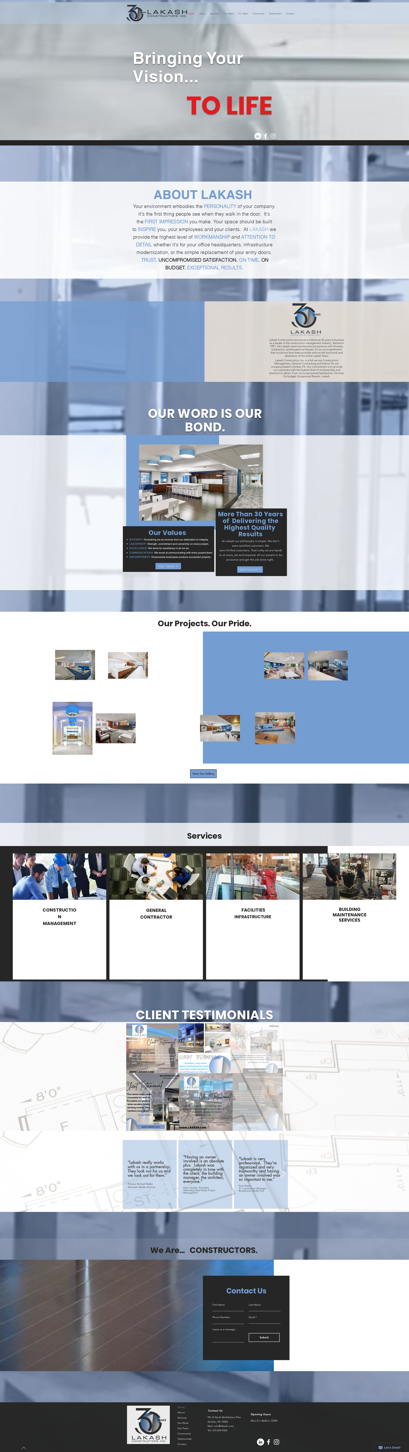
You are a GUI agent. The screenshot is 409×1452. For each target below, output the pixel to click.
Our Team (183, 1428)
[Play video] (102, 342)
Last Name (255, 1305)
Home (181, 1407)
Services (182, 1417)
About (181, 1412)
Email (252, 1317)
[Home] (23, 1448)
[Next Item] (282, 1174)
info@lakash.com (224, 1426)
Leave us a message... (224, 1329)
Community (184, 1433)
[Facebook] (265, 136)
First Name (218, 1305)
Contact (181, 1444)
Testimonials (184, 1438)
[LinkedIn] (257, 136)
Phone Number (221, 1317)
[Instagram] (273, 136)
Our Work (183, 1423)
